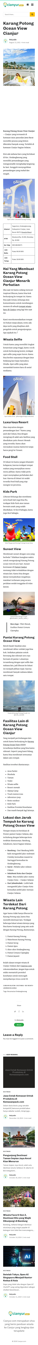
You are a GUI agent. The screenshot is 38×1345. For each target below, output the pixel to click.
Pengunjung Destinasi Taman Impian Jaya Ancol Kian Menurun (17, 1158)
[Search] (32, 14)
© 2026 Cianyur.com (19, 1341)
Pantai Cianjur (20, 567)
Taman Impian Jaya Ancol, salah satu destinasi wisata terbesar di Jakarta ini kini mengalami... (18, 1168)
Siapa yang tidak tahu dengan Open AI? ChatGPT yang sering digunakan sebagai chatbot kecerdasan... (19, 1287)
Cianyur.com (26, 966)
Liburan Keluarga (10, 988)
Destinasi (20, 985)
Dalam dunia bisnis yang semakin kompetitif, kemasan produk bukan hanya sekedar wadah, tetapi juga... (17, 1108)
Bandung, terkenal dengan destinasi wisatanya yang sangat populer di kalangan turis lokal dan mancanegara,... (19, 1227)
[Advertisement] (19, 109)
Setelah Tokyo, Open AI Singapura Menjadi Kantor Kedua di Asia (17, 1277)
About (19, 1025)
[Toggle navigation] (32, 5)
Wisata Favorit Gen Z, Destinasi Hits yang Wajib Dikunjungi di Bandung (17, 1218)
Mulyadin (12, 39)
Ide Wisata (29, 985)
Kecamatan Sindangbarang (17, 991)
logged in (15, 1039)
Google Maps (26, 232)
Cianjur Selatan (9, 985)
